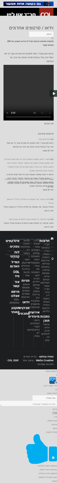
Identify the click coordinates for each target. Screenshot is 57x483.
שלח (55, 413)
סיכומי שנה (26, 274)
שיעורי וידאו (46, 326)
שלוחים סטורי (48, 45)
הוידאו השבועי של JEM (16, 41)
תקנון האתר (15, 310)
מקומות (26, 287)
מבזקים (24, 308)
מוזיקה (36, 285)
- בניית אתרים (38, 356)
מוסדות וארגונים (25, 295)
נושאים (26, 290)
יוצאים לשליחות (45, 281)
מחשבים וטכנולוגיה (34, 305)
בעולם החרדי (46, 303)
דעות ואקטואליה (34, 261)
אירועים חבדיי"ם (33, 41)
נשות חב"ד (47, 287)
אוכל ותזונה (36, 289)
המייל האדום (14, 264)
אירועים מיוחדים (25, 264)
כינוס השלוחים (35, 322)
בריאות (36, 294)
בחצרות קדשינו (45, 268)
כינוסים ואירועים (45, 259)
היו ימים (47, 338)
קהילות (46, 263)
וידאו (26, 302)
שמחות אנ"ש (46, 274)
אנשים (26, 284)
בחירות (26, 269)
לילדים (36, 282)
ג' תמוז (27, 258)
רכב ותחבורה (35, 299)
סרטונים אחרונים (47, 41)
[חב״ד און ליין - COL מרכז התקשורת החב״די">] (29, 15)
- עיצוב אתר (38, 360)
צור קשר (16, 284)
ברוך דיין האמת (46, 295)
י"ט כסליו (37, 334)
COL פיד (16, 274)
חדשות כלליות (46, 309)
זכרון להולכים (45, 332)
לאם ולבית (37, 277)
